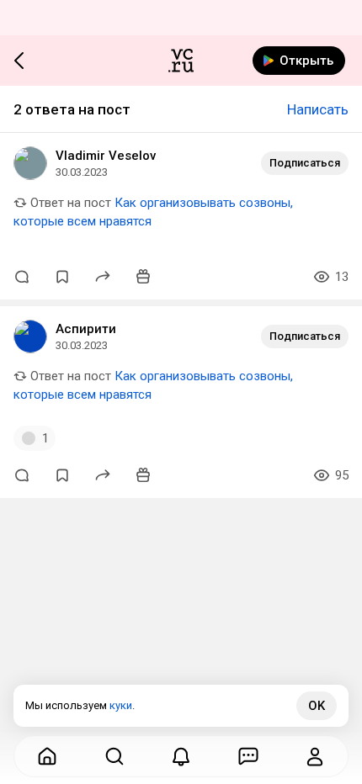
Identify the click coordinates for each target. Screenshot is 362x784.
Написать (318, 109)
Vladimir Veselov (106, 155)
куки (120, 705)
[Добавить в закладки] (62, 277)
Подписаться (304, 162)
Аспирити (86, 328)
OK (316, 705)
